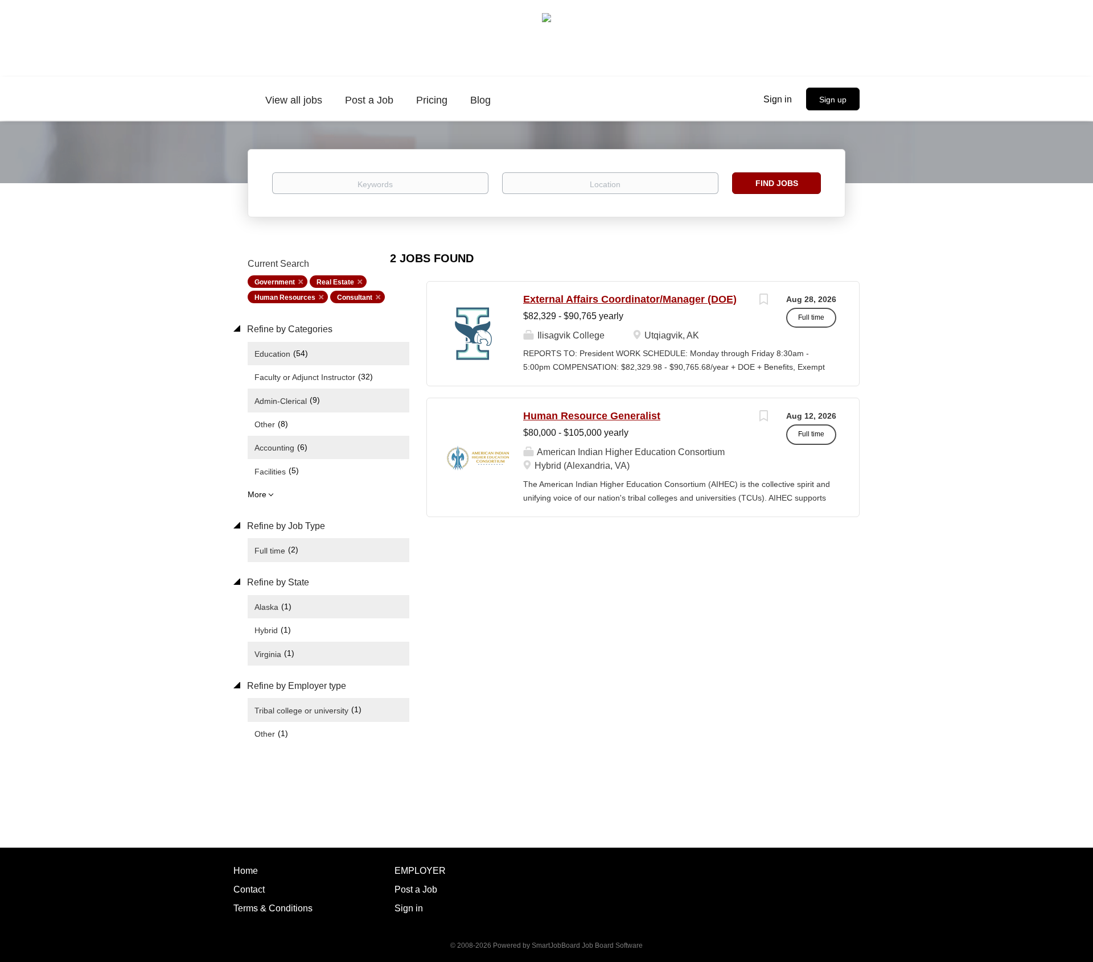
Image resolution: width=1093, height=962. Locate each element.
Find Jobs (776, 183)
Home (245, 871)
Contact (249, 889)
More (257, 494)
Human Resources (284, 298)
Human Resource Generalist (591, 416)
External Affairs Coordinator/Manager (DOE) (630, 299)
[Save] (763, 301)
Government (274, 282)
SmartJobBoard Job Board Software (587, 945)
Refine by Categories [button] (288, 329)
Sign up (833, 99)
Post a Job (416, 889)
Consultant (354, 298)
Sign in (777, 99)
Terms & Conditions (273, 908)
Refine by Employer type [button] (295, 686)
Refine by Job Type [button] (285, 526)
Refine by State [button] (277, 582)
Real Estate (335, 282)
